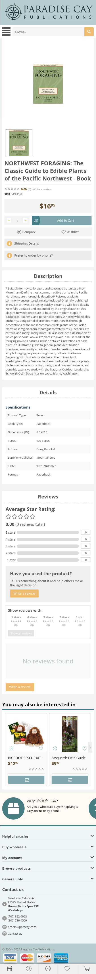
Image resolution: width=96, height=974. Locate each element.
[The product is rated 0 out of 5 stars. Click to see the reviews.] (12, 189)
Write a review (42, 189)
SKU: (7, 194)
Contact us (15, 933)
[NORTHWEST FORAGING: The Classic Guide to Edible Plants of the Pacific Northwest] (48, 83)
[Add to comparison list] (11, 748)
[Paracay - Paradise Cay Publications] (48, 12)
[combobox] (53, 31)
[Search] (89, 31)
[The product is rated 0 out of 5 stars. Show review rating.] (36, 769)
